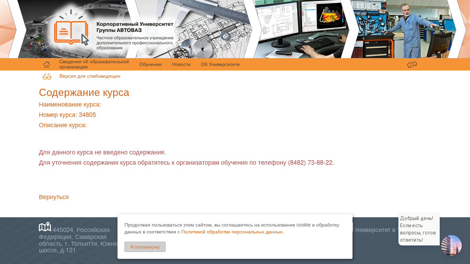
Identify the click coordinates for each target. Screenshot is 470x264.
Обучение (150, 63)
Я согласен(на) (145, 247)
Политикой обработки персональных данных (231, 231)
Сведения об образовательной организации (94, 64)
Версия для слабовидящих (85, 75)
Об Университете (220, 63)
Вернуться (54, 196)
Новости (181, 63)
